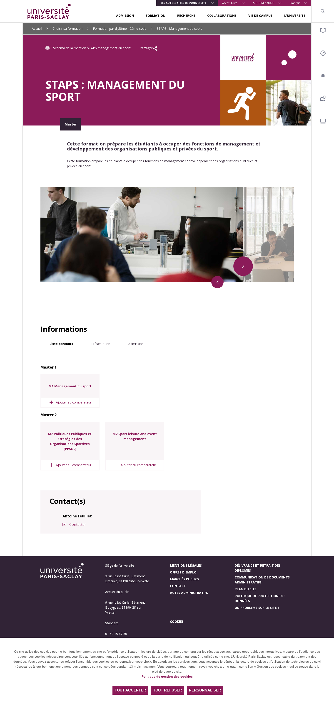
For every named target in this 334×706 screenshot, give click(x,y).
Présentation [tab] (100, 344)
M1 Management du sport (70, 386)
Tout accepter (130, 690)
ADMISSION (125, 15)
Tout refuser (167, 690)
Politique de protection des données (260, 598)
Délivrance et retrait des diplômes (258, 568)
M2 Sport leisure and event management (135, 436)
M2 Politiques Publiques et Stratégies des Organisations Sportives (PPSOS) (70, 441)
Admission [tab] (136, 344)
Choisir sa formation (67, 28)
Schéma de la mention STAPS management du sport (92, 48)
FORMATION (155, 15)
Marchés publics (184, 579)
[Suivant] (243, 266)
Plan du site (246, 589)
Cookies (177, 621)
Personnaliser (205, 690)
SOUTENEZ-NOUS (263, 3)
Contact (178, 586)
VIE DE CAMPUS (260, 15)
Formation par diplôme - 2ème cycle (119, 28)
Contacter (77, 524)
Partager (146, 48)
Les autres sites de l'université (183, 3)
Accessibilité (229, 3)
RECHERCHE (186, 15)
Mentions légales (186, 565)
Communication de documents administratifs (262, 579)
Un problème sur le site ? (257, 607)
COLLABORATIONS (222, 15)
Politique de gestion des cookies (167, 676)
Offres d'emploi (183, 572)
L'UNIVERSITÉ (294, 15)
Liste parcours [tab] (61, 344)
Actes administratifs (189, 592)
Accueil (37, 28)
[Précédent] (217, 282)
